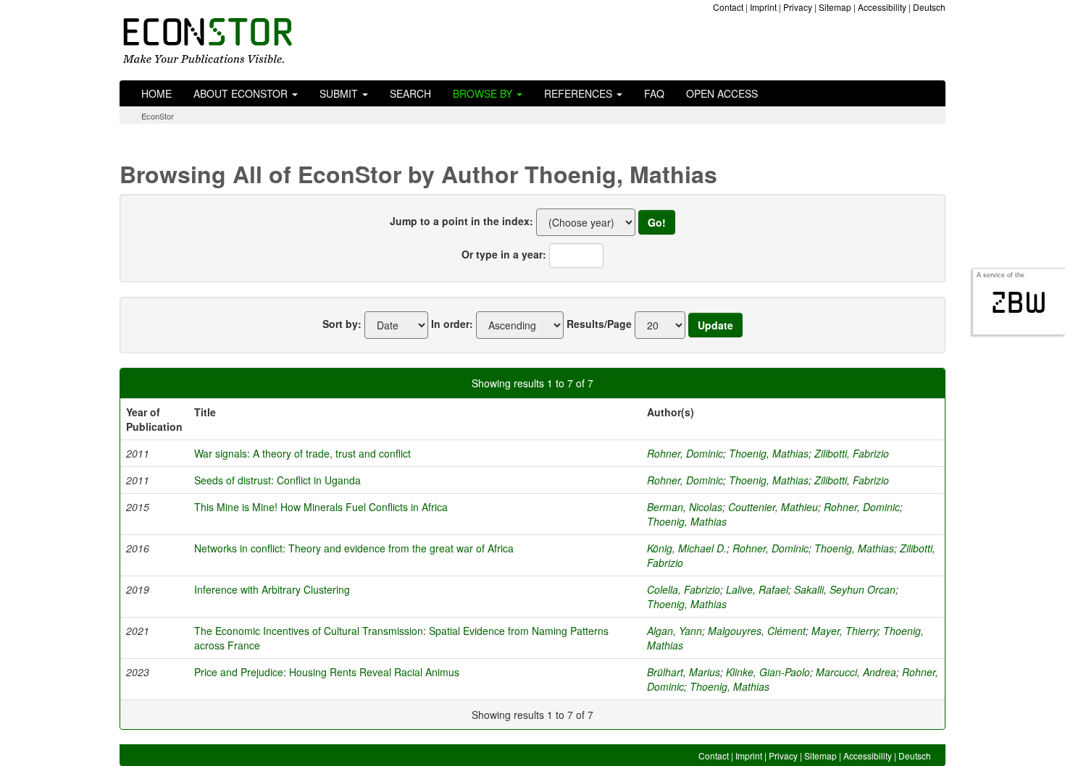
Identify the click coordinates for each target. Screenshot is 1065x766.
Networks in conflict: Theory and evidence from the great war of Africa (354, 548)
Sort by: (342, 323)
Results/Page (599, 323)
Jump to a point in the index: (461, 221)
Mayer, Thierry (844, 630)
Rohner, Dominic (685, 453)
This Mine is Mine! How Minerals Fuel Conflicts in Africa (321, 507)
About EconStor (242, 93)
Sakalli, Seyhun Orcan (844, 589)
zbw (1019, 303)
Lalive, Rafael (757, 589)
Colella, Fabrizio (683, 589)
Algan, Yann (674, 630)
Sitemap (835, 7)
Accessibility (882, 7)
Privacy (797, 7)
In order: (452, 323)
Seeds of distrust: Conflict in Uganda (277, 480)
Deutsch (929, 7)
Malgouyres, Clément (757, 630)
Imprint (763, 7)
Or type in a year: (504, 254)
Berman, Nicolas (684, 507)
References (579, 93)
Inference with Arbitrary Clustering (272, 589)
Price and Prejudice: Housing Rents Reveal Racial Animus (326, 672)
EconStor (157, 116)
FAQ (654, 93)
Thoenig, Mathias (769, 453)
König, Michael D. (687, 548)
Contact (728, 7)
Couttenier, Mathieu (773, 507)
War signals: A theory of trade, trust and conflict (302, 453)
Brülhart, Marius (683, 672)
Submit (340, 93)
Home (156, 93)
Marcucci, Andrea (856, 672)
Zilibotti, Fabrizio (851, 453)
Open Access (722, 93)
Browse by (484, 93)
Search (410, 93)
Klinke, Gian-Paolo (768, 672)
